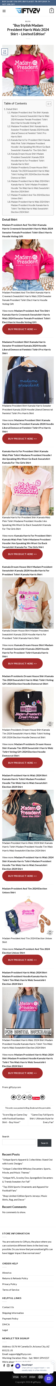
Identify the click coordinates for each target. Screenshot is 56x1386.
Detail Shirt (12, 109)
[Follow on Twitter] (12, 1365)
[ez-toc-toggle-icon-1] (47, 104)
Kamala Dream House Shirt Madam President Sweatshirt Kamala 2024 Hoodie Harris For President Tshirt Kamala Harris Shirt (27, 159)
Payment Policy (10, 1318)
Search (5, 1136)
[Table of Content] (48, 103)
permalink (46, 1108)
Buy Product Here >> (22, 329)
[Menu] (4, 11)
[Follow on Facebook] (4, 1365)
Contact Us (8, 1307)
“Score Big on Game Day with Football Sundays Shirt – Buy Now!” (14, 1118)
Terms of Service (10, 1289)
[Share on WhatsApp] (13, 1097)
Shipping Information (13, 1312)
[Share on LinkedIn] (42, 1097)
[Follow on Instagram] (8, 1365)
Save (37, 1098)
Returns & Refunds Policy (15, 1278)
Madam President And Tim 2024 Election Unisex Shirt (30, 197)
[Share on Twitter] (24, 1097)
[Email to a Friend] (29, 1097)
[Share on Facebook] (18, 1097)
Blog (27, 21)
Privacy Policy (9, 1284)
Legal (5, 1330)
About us (6, 1272)
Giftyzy (26, 1241)
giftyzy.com (15, 1087)
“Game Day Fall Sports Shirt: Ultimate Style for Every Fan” (42, 1118)
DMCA (6, 1324)
